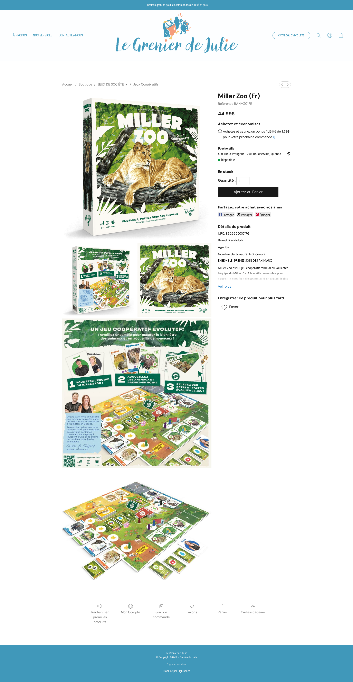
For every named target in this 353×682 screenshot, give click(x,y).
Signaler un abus (176, 664)
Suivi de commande (161, 614)
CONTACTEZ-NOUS (70, 35)
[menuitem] (282, 85)
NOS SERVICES (42, 35)
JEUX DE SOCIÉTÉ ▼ (112, 84)
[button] (176, 35)
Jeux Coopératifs (146, 84)
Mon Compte (130, 612)
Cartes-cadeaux (253, 612)
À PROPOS (20, 35)
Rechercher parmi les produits (100, 617)
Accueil (67, 84)
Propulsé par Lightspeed (176, 671)
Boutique (85, 84)
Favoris (192, 612)
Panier (222, 612)
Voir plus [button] (224, 286)
